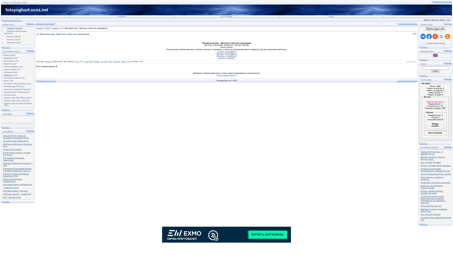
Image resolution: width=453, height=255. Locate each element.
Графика (97, 62)
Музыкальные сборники (14, 92)
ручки (129, 62)
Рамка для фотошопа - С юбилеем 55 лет (432, 153)
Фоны (6, 81)
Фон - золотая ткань (12, 197)
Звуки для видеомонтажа (15, 89)
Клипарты (8, 75)
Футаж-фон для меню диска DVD (435, 183)
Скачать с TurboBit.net (227, 56)
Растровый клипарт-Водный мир (17, 184)
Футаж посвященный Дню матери (436, 174)
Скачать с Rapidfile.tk (226, 51)
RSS (448, 20)
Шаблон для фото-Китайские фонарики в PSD (16, 175)
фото (110, 62)
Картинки (8, 72)
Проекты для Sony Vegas (15, 101)
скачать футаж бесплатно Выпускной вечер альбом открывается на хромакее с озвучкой (433, 199)
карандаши (88, 62)
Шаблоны (8, 58)
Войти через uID (435, 29)
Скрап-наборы (10, 69)
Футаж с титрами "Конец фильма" (436, 166)
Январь (55, 28)
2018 (47, 28)
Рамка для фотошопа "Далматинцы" (12, 180)
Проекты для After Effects (15, 98)
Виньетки (8, 64)
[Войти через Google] (441, 36)
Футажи (7, 95)
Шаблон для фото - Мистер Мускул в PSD (433, 158)
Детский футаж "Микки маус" (16, 141)
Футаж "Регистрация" (12, 149)
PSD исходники (11, 67)
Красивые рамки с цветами (15, 191)
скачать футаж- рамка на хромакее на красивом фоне (16, 137)
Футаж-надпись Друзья (431, 206)
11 (62, 28)
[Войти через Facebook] (429, 36)
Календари (8, 61)
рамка (123, 62)
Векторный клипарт (12, 78)
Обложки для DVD (12, 86)
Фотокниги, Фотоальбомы (15, 84)
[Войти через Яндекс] (435, 36)
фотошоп (104, 62)
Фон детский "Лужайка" (431, 162)
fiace (77, 62)
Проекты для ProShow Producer (18, 103)
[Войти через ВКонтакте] (423, 36)
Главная (122, 17)
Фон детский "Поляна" (430, 214)
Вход (331, 17)
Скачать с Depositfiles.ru (226, 54)
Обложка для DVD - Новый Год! (17, 194)
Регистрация (226, 17)
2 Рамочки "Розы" (11, 188)
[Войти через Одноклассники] (447, 36)
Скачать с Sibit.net (226, 58)
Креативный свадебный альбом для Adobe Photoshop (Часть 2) (17, 170)
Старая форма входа (435, 43)
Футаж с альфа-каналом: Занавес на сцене (432, 192)
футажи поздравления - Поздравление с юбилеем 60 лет (435, 170)
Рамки (7, 55)
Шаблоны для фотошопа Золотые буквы (432, 187)
